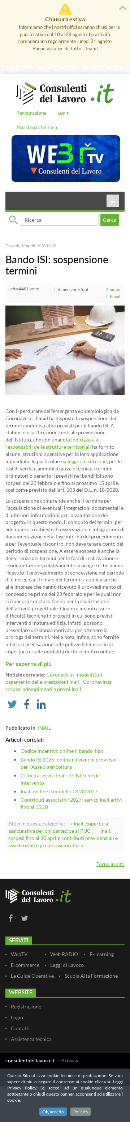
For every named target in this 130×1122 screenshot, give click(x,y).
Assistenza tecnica (36, 127)
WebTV (19, 954)
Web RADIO (64, 954)
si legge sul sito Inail (85, 461)
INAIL (44, 728)
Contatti (20, 1028)
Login (63, 113)
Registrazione (31, 113)
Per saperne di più (28, 663)
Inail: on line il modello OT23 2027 (59, 791)
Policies (80, 1111)
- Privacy (68, 1060)
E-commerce (25, 965)
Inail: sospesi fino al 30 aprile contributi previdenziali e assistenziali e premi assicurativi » (63, 838)
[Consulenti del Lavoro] (65, 93)
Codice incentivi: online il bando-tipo (62, 751)
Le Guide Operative (32, 976)
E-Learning (102, 954)
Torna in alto (110, 864)
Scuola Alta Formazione (91, 976)
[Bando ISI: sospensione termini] (65, 350)
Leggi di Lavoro (67, 965)
